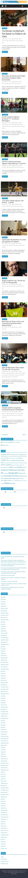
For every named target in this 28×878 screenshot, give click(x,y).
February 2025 (4, 633)
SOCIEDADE (5, 114)
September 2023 (5, 669)
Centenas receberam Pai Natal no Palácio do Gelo (14, 33)
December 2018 (4, 788)
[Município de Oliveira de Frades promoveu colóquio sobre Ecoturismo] (14, 58)
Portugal (21, 478)
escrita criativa (21, 375)
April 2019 (3, 779)
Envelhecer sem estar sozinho (8, 575)
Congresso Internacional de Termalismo (13, 415)
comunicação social (13, 458)
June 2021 (3, 723)
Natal (25, 476)
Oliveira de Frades (17, 83)
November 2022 (4, 689)
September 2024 (5, 644)
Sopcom (13, 480)
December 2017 (4, 814)
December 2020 (4, 736)
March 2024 (3, 655)
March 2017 (3, 826)
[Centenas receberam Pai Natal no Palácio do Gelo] (14, 10)
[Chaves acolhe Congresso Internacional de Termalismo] (14, 392)
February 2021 (4, 731)
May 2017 (3, 821)
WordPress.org (4, 863)
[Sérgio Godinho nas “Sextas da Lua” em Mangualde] (14, 262)
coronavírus (20, 458)
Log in (2, 857)
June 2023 (3, 673)
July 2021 (3, 720)
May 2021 (3, 725)
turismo (17, 480)
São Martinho (15, 376)
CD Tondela (9, 456)
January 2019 (4, 785)
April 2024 (3, 653)
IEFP (26, 467)
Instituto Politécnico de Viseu (8, 126)
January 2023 (4, 684)
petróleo (22, 245)
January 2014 (4, 848)
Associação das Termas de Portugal (15, 413)
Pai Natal (10, 40)
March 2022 (3, 705)
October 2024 (4, 642)
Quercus (3, 247)
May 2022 (3, 700)
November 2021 (4, 714)
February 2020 (4, 758)
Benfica (17, 454)
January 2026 (4, 610)
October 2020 (4, 740)
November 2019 (4, 765)
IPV (2, 473)
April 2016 (3, 846)
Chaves (3, 415)
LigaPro (21, 206)
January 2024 (4, 660)
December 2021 (4, 711)
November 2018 (4, 790)
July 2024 (3, 646)
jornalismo (6, 473)
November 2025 (4, 615)
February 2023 (4, 682)
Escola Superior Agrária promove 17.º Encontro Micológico (10, 119)
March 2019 (3, 781)
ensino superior (6, 465)
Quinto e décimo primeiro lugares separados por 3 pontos (14, 162)
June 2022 (3, 698)
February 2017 (4, 828)
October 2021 (4, 716)
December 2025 (4, 613)
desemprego (6, 462)
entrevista (14, 465)
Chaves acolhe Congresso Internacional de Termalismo (12, 409)
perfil (17, 478)
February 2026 (4, 608)
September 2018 (5, 794)
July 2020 (3, 747)
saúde (9, 480)
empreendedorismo (23, 462)
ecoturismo (10, 83)
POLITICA (4, 319)
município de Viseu (11, 476)
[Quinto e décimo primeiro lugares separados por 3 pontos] (14, 143)
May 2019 (3, 776)
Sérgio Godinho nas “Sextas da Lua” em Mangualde (13, 281)
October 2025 (4, 617)
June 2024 (3, 649)
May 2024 (3, 651)
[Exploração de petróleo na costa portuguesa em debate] (14, 221)
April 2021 (3, 727)
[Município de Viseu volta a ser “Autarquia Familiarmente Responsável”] (14, 303)
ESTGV (14, 467)
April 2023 (3, 678)
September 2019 (5, 770)
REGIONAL (5, 73)
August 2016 (4, 837)
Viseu (3, 42)
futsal (23, 467)
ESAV (21, 124)
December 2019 (4, 763)
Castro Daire (4, 456)
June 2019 (3, 774)
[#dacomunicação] (2, 6)
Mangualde (10, 286)
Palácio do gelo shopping (17, 40)
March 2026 (3, 606)
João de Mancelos (8, 376)
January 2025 (4, 635)
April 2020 (3, 754)
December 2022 (4, 687)
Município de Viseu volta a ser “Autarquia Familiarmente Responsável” (13, 323)
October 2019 (4, 767)
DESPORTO (5, 159)
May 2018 (3, 803)
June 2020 (3, 749)
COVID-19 (4, 460)
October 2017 (4, 819)
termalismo (4, 417)
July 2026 (3, 597)
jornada (17, 167)
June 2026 (3, 599)
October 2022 (4, 691)
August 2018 (4, 797)
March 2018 (3, 808)
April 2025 (3, 628)
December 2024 (4, 637)
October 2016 (4, 832)
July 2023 (3, 671)
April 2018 (3, 805)
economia (16, 462)
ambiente (10, 245)
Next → (25, 434)
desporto (12, 462)
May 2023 (3, 675)
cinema (7, 458)
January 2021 (4, 734)
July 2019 (3, 772)
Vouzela (12, 483)
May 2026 (3, 601)
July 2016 (3, 839)
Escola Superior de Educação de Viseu (9, 375)
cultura (9, 460)
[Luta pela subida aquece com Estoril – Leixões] (14, 182)
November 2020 (4, 738)
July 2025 (3, 622)
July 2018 (3, 799)
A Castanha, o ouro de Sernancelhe (9, 581)
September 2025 (5, 619)
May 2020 (3, 752)
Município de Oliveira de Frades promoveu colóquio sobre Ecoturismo (13, 78)
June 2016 (3, 841)
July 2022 (3, 696)
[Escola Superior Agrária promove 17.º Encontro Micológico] (14, 99)
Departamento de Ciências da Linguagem (16, 373)
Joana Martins (16, 38)
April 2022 (3, 702)
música (21, 476)
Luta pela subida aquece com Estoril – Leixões (13, 201)
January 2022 (4, 709)
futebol (14, 167)
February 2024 (4, 657)
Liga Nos (22, 167)
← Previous (4, 434)
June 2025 (3, 624)
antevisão (10, 167)
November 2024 (4, 640)
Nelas (2, 478)
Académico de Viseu (6, 454)
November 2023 (4, 664)
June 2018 (3, 801)
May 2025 (3, 626)
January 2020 (4, 761)
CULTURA (5, 28)
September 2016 (5, 835)
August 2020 (4, 745)
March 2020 (3, 756)
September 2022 (5, 693)
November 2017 (4, 817)
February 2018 (4, 810)
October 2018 (4, 792)
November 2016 (4, 830)
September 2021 (5, 718)
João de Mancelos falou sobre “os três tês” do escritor (13, 368)
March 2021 (3, 729)
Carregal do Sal (22, 454)
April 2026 (3, 604)
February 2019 (4, 783)
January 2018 (4, 812)
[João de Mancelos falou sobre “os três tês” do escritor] (14, 344)
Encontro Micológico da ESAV (14, 124)
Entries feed (3, 859)
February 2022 (4, 707)
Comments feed (4, 861)
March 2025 (3, 631)
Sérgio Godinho (16, 286)
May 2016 (3, 844)
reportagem (4, 480)
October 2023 (4, 666)
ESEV (3, 376)
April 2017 (3, 823)
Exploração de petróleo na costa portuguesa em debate (14, 240)
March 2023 (3, 680)
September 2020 (5, 743)
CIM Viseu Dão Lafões (17, 456)
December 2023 (4, 662)
